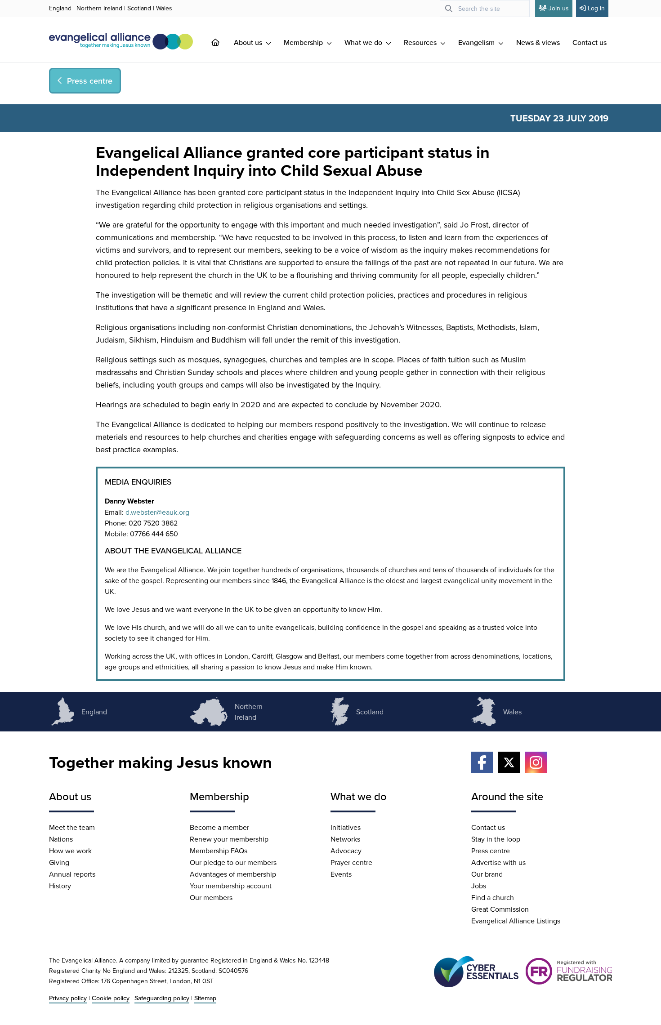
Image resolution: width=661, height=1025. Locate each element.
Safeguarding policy (161, 998)
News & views (538, 42)
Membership (304, 42)
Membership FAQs (218, 851)
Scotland (139, 8)
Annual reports (72, 874)
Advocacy (346, 851)
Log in (596, 8)
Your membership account (231, 886)
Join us (559, 8)
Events (341, 874)
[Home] (222, 42)
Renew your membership (229, 839)
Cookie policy (111, 998)
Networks (345, 839)
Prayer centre (351, 862)
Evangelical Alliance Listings (515, 921)
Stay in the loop (495, 839)
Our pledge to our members (233, 862)
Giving (59, 862)
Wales (164, 8)
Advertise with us (498, 862)
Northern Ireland (99, 8)
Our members (211, 897)
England (60, 8)
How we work (70, 851)
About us (249, 42)
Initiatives (345, 827)
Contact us (589, 42)
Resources (421, 42)
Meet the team (72, 827)
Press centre (490, 851)
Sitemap (205, 998)
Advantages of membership (233, 874)
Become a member (219, 827)
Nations (61, 839)
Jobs (478, 886)
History (60, 886)
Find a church (492, 897)
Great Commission (500, 909)
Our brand (487, 874)
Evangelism (477, 42)
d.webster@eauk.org (157, 512)
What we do (364, 42)
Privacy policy (68, 998)
